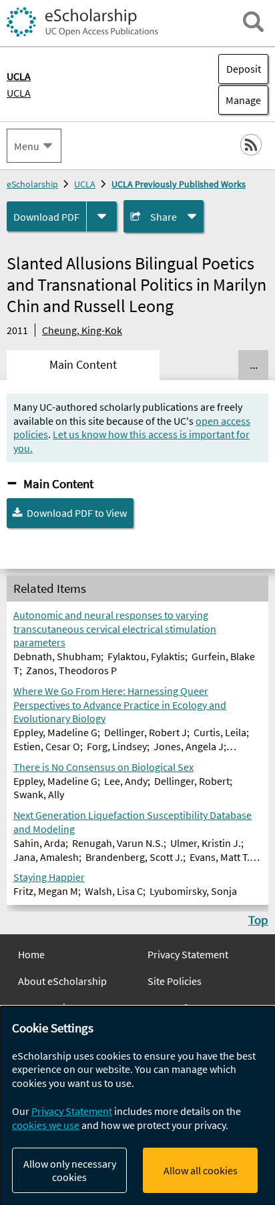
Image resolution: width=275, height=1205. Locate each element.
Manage (239, 100)
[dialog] (137, 1105)
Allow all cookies (201, 1170)
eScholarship (32, 184)
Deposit (243, 68)
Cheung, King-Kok (82, 330)
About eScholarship (62, 981)
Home (31, 954)
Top (258, 920)
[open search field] (253, 22)
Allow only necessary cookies (69, 1170)
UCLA (19, 92)
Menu (26, 146)
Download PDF (46, 216)
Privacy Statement (188, 954)
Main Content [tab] (83, 364)
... (254, 364)
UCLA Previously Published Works (178, 184)
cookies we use (45, 1125)
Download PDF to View (77, 512)
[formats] (102, 216)
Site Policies (175, 981)
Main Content (58, 483)
